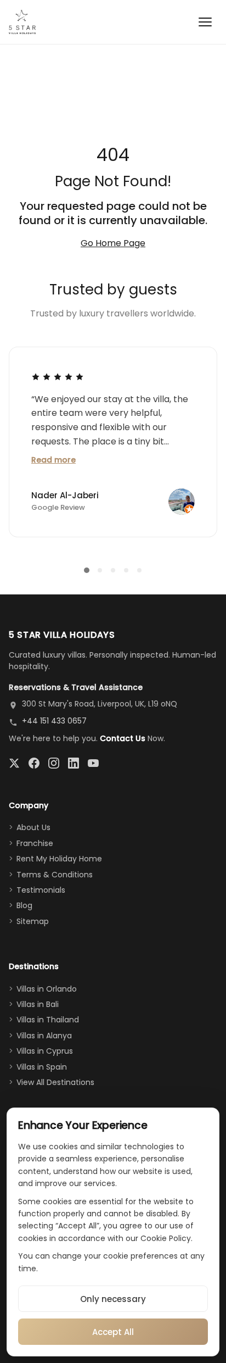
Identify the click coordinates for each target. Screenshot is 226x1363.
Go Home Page (113, 243)
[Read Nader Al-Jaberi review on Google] (57, 376)
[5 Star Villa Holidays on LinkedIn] (73, 763)
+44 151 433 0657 (54, 720)
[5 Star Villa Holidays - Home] (22, 22)
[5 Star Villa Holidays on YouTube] (93, 763)
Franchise (34, 843)
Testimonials (40, 889)
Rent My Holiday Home (59, 858)
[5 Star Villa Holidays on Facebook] (34, 763)
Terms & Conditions (54, 874)
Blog (24, 905)
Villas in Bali (37, 1004)
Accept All (113, 1332)
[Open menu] (205, 22)
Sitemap (32, 921)
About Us (33, 827)
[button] (86, 570)
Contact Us (122, 738)
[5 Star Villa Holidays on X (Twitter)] (14, 763)
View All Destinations (55, 1082)
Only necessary (113, 1299)
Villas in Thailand (47, 1019)
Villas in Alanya (44, 1035)
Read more (53, 459)
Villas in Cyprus (44, 1050)
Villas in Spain (41, 1066)
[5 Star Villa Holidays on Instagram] (53, 763)
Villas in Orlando (46, 988)
